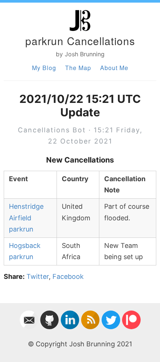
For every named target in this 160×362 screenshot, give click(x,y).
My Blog (44, 67)
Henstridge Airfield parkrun (26, 217)
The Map (78, 67)
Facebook (68, 276)
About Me (114, 67)
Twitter (37, 276)
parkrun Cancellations (80, 40)
